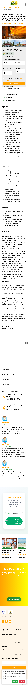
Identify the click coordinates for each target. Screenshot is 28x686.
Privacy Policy (18, 639)
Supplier (4, 651)
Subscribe (14, 667)
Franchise (4, 649)
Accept (15, 681)
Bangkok (16, 7)
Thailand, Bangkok (7, 23)
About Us (4, 639)
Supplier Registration (20, 649)
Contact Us (17, 637)
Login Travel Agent (19, 651)
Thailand (9, 7)
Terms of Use (18, 642)
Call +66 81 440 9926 (13, 399)
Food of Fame (18, 654)
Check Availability (14, 83)
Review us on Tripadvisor (18, 521)
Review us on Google (16, 512)
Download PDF (20, 23)
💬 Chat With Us (14, 599)
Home (4, 7)
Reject (22, 681)
